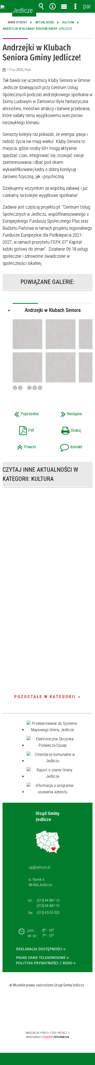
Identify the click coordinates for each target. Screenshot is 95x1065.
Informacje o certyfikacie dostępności (47, 1000)
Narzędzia (52, 6)
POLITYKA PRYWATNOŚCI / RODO (44, 963)
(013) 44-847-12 (48, 900)
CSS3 (47, 1018)
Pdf (20, 429)
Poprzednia (22, 412)
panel (87, 6)
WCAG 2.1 (63, 1018)
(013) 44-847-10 (48, 905)
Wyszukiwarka (41, 6)
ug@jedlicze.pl (39, 867)
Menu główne (64, 6)
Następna (66, 412)
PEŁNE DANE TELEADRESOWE (41, 957)
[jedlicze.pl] (3, 7)
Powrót (21, 445)
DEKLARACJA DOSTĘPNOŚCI (39, 949)
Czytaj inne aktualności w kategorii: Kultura (40, 474)
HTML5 (39, 1018)
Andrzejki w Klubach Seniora (53, 310)
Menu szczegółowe (75, 6)
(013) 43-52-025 (48, 912)
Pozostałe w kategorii (44, 696)
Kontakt (66, 445)
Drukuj (66, 429)
